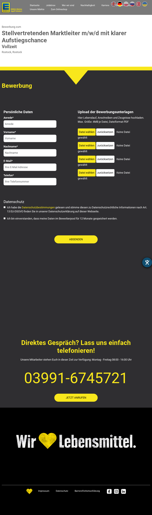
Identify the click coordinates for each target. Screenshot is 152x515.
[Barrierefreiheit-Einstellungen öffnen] (147, 262)
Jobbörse (50, 5)
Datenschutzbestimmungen (38, 207)
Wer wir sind (68, 5)
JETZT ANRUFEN (76, 397)
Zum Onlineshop (59, 9)
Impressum (43, 491)
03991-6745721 (76, 378)
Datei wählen (86, 132)
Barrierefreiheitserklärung (87, 491)
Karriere (105, 5)
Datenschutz (62, 491)
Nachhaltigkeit (88, 5)
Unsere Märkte (37, 9)
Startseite (34, 5)
